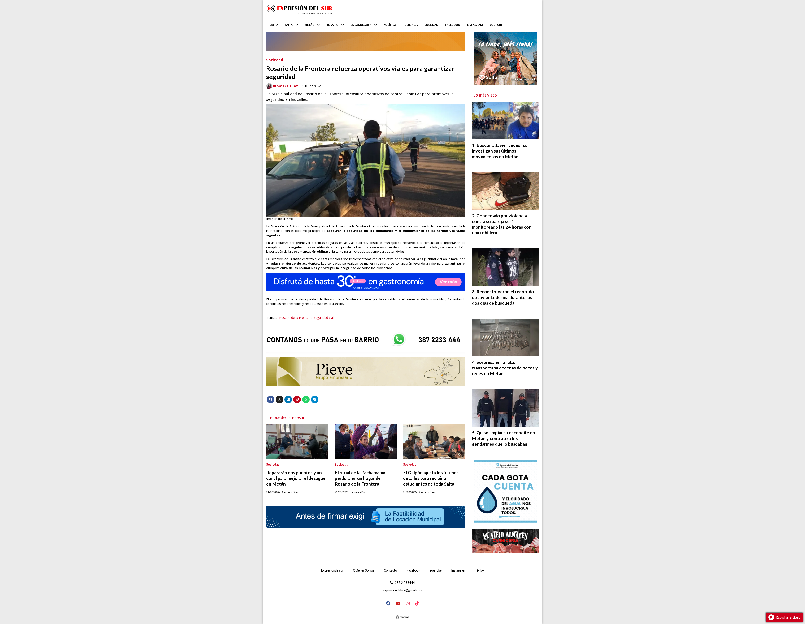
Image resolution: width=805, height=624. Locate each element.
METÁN (309, 25)
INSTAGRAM (474, 25)
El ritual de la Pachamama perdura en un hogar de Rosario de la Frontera (360, 478)
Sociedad (274, 59)
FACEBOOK (452, 25)
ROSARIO (332, 25)
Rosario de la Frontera (295, 317)
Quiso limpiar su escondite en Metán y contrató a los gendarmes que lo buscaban (503, 438)
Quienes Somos (363, 570)
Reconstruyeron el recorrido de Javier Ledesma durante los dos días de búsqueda (503, 297)
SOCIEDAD (431, 25)
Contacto (390, 570)
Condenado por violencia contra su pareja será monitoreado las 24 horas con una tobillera (501, 224)
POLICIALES (410, 25)
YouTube (436, 570)
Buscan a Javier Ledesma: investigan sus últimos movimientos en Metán (499, 150)
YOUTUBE (495, 25)
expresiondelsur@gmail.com (402, 590)
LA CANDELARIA (361, 25)
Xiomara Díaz (285, 86)
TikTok (479, 570)
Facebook (413, 570)
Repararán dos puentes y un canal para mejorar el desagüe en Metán (296, 478)
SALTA (274, 25)
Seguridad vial (324, 317)
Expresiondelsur (332, 570)
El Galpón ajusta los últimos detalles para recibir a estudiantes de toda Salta (431, 478)
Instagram (458, 570)
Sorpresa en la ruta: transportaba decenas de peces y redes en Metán (505, 367)
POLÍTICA (389, 25)
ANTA (289, 25)
